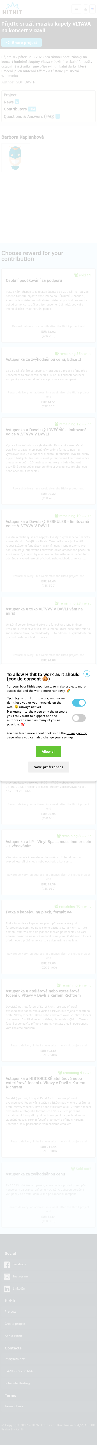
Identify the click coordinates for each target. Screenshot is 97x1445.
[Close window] (86, 673)
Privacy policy (77, 733)
